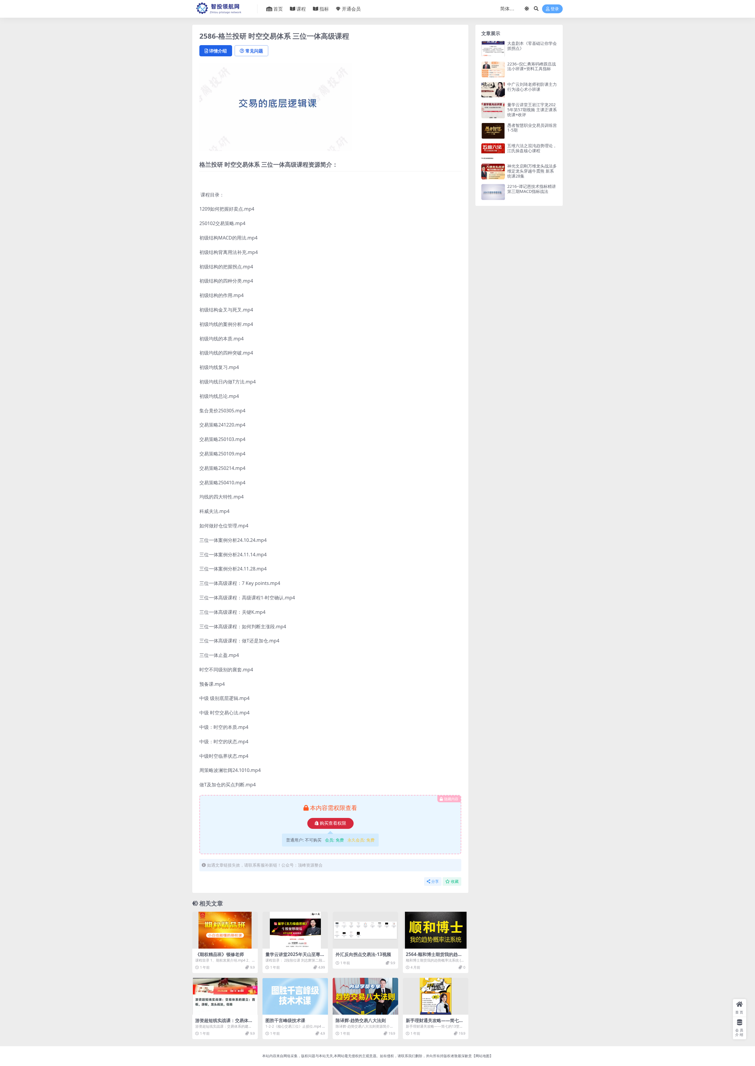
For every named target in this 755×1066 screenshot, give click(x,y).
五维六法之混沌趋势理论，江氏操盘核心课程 (532, 148)
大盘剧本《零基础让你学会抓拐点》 (532, 45)
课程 (301, 9)
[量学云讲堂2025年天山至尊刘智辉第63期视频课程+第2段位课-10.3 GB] (295, 930)
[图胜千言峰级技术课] (295, 996)
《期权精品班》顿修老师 (219, 954)
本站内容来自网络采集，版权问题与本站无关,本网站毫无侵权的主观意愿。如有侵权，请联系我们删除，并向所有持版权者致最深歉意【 (368, 1055)
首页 (278, 9)
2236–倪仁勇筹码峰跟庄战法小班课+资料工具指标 (531, 66)
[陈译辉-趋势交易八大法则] (365, 996)
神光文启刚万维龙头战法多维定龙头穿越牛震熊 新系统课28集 (532, 171)
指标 (324, 9)
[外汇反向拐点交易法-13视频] (365, 930)
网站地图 (482, 1055)
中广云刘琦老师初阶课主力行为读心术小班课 (532, 86)
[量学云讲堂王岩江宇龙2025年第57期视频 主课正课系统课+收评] (493, 110)
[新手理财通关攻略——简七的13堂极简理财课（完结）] (435, 996)
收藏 (455, 881)
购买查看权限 (333, 823)
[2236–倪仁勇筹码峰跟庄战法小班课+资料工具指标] (493, 69)
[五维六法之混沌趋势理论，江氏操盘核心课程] (493, 151)
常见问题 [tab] (254, 51)
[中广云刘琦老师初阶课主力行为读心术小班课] (493, 90)
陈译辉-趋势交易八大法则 (361, 1020)
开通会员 (351, 9)
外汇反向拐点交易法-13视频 (363, 954)
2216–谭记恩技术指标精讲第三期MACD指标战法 (531, 188)
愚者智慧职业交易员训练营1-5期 (532, 127)
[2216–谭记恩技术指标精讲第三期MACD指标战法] (493, 192)
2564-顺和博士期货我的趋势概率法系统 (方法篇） (434, 956)
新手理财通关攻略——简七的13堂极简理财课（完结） (434, 1023)
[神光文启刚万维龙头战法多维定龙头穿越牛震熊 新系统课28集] (493, 171)
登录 (555, 9)
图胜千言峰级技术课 (285, 1020)
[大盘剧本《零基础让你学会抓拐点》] (493, 49)
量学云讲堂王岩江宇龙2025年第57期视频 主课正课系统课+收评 (532, 109)
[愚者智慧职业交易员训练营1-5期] (493, 131)
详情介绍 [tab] (218, 51)
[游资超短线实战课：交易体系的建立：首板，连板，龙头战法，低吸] (225, 996)
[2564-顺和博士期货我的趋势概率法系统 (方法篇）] (435, 930)
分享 (435, 881)
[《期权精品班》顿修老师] (225, 930)
